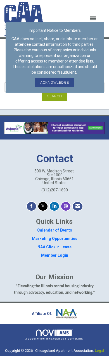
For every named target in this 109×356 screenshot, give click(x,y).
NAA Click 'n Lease (54, 247)
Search (54, 96)
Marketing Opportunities (54, 238)
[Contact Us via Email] (77, 206)
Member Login (54, 255)
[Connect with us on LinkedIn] (54, 206)
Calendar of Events (54, 230)
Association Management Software (54, 339)
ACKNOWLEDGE (54, 82)
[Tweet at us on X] (43, 206)
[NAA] (66, 313)
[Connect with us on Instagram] (66, 206)
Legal (99, 350)
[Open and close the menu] (73, 18)
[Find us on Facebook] (31, 206)
